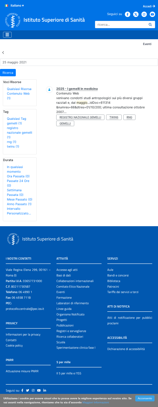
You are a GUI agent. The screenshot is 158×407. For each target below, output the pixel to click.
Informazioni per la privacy (23, 334)
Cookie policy (14, 345)
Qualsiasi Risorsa (19, 89)
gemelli (14, 123)
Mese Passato (19, 199)
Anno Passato (19, 204)
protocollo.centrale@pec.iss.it (25, 308)
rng (11, 142)
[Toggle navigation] (7, 35)
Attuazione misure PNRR (22, 371)
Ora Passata (18, 176)
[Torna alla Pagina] (3, 52)
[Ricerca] (150, 24)
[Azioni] (6, 5)
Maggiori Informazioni (95, 402)
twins (13, 146)
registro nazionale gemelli (19, 132)
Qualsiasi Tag (16, 119)
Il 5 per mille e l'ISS (68, 373)
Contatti (11, 340)
